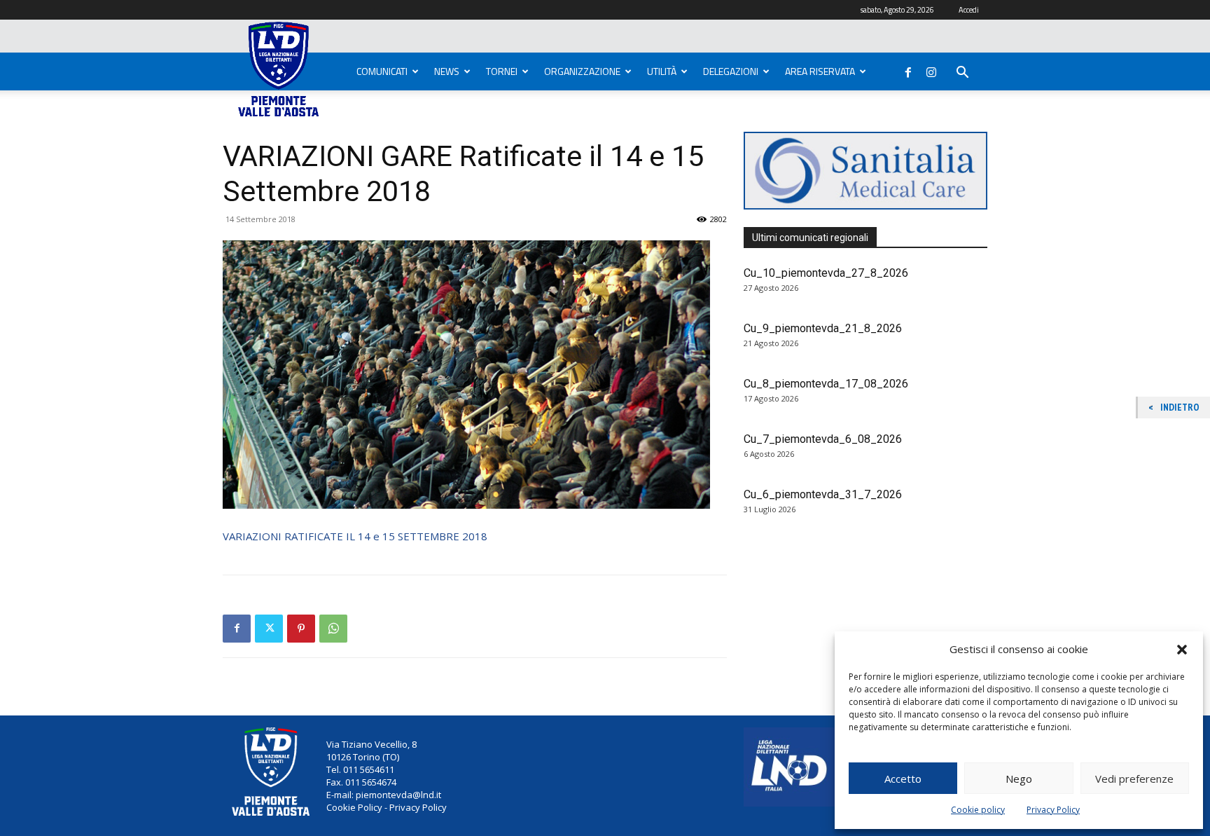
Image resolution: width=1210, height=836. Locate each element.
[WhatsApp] (333, 629)
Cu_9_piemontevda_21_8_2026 (823, 328)
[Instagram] (931, 69)
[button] (1182, 650)
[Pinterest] (301, 629)
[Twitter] (269, 629)
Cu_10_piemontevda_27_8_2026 (826, 273)
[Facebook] (908, 69)
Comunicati (382, 71)
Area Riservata (820, 71)
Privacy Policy (1053, 810)
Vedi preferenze (1134, 779)
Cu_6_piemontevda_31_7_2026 (823, 494)
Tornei (501, 71)
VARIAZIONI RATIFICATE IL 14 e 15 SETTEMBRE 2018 (355, 536)
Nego (1019, 779)
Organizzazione (582, 71)
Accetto (903, 779)
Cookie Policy (354, 807)
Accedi (969, 9)
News (446, 71)
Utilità (661, 71)
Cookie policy (978, 810)
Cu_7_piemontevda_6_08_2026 (823, 439)
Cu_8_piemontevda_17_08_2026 (826, 383)
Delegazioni (730, 71)
